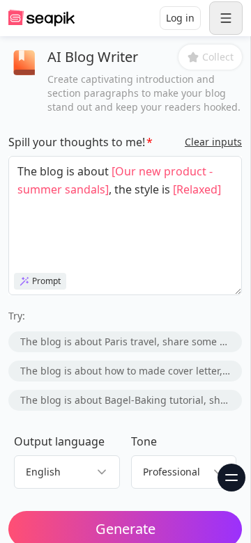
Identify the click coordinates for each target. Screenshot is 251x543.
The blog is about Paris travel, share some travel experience (131, 341)
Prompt (46, 281)
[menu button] (226, 18)
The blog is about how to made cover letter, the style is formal (131, 370)
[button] (210, 57)
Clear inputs (213, 141)
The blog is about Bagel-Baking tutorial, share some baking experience (131, 400)
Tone (144, 441)
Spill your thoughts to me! (76, 142)
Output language (59, 441)
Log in (180, 17)
